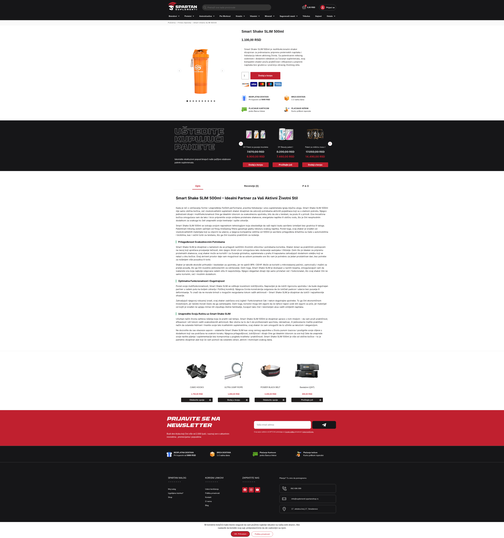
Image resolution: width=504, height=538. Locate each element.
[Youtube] (257, 489)
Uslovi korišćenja (212, 489)
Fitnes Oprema (184, 23)
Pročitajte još (285, 164)
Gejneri (318, 16)
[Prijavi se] (322, 7)
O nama (208, 501)
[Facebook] (245, 489)
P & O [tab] (305, 186)
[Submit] (324, 425)
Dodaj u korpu (265, 75)
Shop (170, 497)
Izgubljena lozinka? (175, 493)
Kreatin (239, 16)
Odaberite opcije (197, 400)
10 (214, 101)
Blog (207, 505)
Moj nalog (172, 489)
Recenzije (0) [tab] (251, 186)
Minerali (268, 16)
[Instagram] (251, 489)
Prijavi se (330, 7)
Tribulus (306, 16)
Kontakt (208, 497)
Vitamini (253, 16)
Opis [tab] (197, 186)
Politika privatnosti (212, 493)
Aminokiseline (205, 16)
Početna (172, 23)
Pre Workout (225, 16)
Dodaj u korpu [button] (256, 164)
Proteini (188, 16)
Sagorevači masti (287, 16)
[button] (241, 144)
